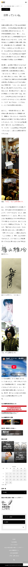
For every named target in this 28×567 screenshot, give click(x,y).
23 (17, 479)
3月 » (6, 484)
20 (6, 479)
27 (6, 482)
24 (21, 479)
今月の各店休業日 (14, 553)
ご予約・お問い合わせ (14, 555)
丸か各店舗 (14, 542)
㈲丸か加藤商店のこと (14, 550)
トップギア (6, 9)
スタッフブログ (14, 544)
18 (24, 476)
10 (21, 473)
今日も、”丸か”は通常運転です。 (14, 201)
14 (10, 476)
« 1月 (2, 484)
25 (24, 479)
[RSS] (14, 559)
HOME (14, 539)
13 (6, 476)
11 (24, 473)
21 (10, 479)
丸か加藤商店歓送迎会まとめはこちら (10, 412)
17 (21, 476)
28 (10, 482)
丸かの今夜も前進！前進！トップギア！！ (14, 547)
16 (17, 476)
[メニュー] (26, 2)
